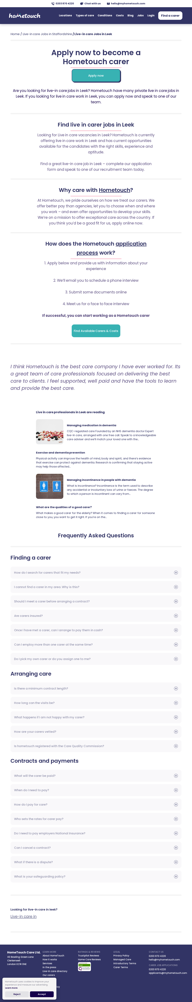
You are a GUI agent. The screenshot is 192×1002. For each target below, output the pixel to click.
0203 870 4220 (65, 3)
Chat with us (92, 3)
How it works (50, 959)
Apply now (96, 75)
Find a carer (170, 15)
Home (15, 34)
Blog (131, 15)
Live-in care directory (55, 971)
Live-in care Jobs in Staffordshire (47, 34)
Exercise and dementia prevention (60, 452)
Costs (120, 15)
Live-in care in (23, 916)
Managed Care (122, 959)
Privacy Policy (121, 955)
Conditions (105, 15)
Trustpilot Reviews (88, 955)
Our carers (49, 975)
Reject (17, 994)
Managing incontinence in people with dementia (51, 486)
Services (47, 963)
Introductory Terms (124, 963)
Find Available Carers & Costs (96, 331)
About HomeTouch (53, 955)
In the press (49, 967)
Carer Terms (120, 967)
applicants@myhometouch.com (168, 973)
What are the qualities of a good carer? (64, 507)
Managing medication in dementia (51, 431)
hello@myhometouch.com (128, 3)
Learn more (11, 987)
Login (150, 15)
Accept (42, 994)
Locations (65, 15)
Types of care (85, 15)
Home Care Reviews (89, 959)
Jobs (140, 15)
